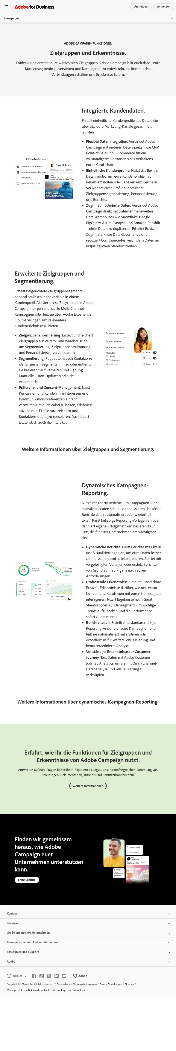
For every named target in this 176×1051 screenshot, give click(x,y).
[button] (16, 976)
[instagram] (41, 976)
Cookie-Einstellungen (111, 984)
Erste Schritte (27, 880)
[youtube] (64, 976)
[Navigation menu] (6, 7)
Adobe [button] (11, 961)
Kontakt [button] (12, 913)
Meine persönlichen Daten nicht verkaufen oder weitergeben (39, 990)
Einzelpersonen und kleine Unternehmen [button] (33, 942)
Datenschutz (63, 984)
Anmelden (141, 6)
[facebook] (34, 976)
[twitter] (49, 976)
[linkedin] (57, 976)
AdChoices (82, 990)
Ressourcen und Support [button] (23, 952)
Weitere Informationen (88, 786)
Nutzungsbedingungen (85, 984)
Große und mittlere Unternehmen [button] (28, 933)
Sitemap (129, 984)
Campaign (11, 18)
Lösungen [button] (13, 923)
